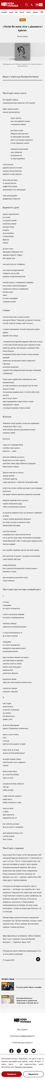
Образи (35, 12)
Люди (11, 12)
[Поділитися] (38, 959)
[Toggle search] (26, 4)
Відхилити (33, 1074)
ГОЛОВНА (4, 12)
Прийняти (11, 1074)
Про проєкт (22, 1029)
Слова (28, 12)
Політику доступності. (24, 1067)
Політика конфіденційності (22, 1036)
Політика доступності (22, 1042)
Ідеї (16, 12)
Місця (22, 12)
